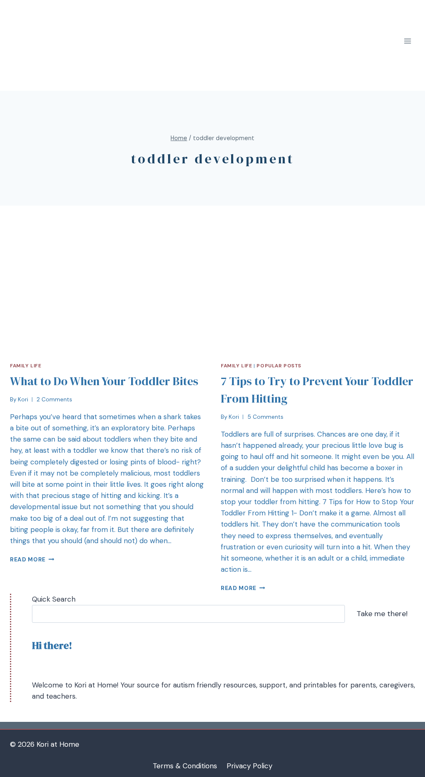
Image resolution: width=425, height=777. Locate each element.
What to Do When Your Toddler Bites (104, 381)
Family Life (26, 365)
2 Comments (54, 399)
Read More (28, 559)
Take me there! (382, 614)
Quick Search (54, 599)
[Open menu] (407, 41)
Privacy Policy (249, 765)
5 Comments (265, 416)
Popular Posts (278, 365)
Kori (23, 399)
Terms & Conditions (185, 765)
